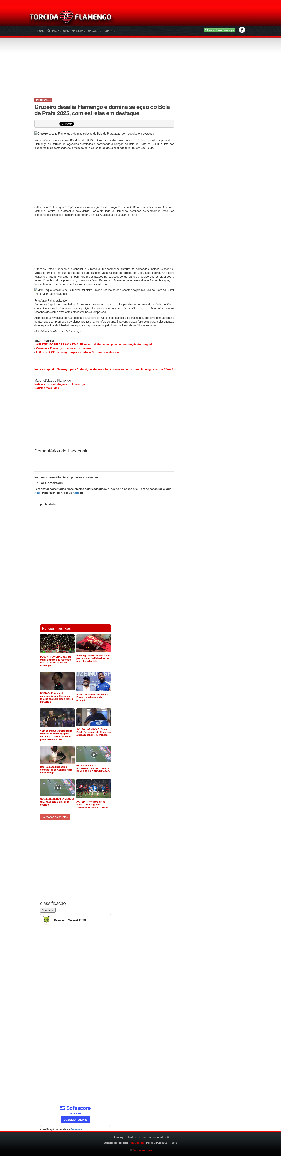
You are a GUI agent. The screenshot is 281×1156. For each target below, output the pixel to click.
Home (40, 31)
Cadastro (94, 31)
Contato (109, 31)
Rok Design (136, 1143)
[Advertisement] (185, 18)
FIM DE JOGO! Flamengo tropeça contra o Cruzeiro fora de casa (77, 352)
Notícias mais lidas (46, 388)
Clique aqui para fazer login (219, 30)
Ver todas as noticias (55, 817)
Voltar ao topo (142, 1150)
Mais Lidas (78, 31)
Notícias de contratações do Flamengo (59, 384)
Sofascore (76, 1129)
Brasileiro (48, 910)
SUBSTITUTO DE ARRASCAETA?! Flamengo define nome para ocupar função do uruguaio (94, 344)
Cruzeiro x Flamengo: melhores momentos (63, 348)
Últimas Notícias (58, 31)
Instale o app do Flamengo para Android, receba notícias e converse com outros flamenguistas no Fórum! (103, 369)
